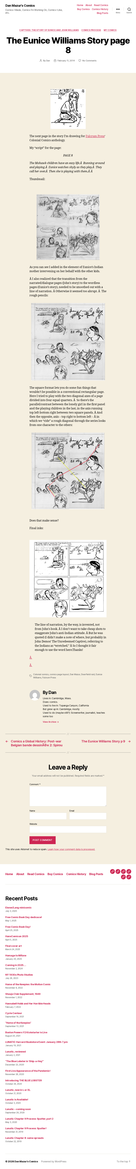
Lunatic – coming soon (18, 1109)
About (88, 5)
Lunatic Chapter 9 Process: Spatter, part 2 (29, 1118)
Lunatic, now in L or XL (17, 1090)
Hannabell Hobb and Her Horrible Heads (27, 1003)
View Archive (51, 722)
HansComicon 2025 (16, 936)
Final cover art (13, 945)
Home (80, 5)
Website (33, 824)
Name (32, 811)
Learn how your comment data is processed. (71, 849)
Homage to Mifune (15, 955)
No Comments (89, 60)
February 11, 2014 (66, 60)
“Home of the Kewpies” (18, 1022)
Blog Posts (102, 13)
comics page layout (59, 674)
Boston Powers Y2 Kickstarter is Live (26, 1032)
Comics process (91, 30)
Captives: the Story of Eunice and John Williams (49, 30)
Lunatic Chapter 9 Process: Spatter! (25, 1128)
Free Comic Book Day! (18, 926)
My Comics (110, 30)
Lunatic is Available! (16, 1099)
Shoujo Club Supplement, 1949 (22, 994)
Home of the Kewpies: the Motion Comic (28, 984)
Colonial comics (41, 674)
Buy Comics (83, 9)
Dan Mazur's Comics (20, 5)
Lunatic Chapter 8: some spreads (24, 1138)
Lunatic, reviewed (15, 1051)
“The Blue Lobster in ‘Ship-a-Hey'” (24, 1061)
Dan (48, 60)
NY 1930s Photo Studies (19, 974)
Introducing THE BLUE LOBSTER (23, 1080)
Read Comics (101, 5)
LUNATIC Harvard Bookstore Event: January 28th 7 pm (36, 1042)
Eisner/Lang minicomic (18, 907)
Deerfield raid (88, 674)
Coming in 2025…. (15, 965)
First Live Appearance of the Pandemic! (27, 1070)
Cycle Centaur (13, 1013)
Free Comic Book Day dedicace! (23, 917)
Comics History (100, 9)
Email (71, 811)
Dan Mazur (75, 674)
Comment (35, 784)
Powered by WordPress (53, 1161)
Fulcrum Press (95, 136)
